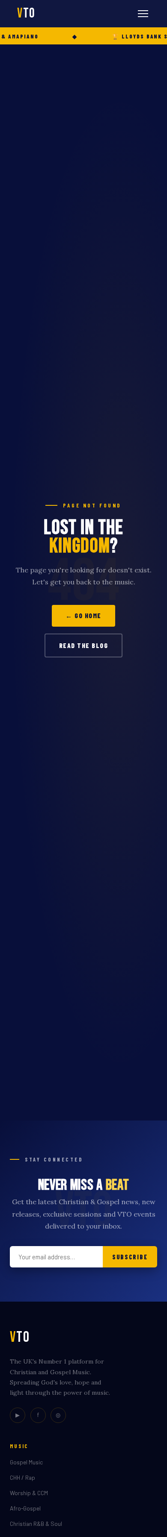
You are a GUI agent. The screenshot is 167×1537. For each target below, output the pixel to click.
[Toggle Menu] (143, 14)
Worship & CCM (29, 1492)
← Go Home (83, 615)
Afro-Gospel (25, 1508)
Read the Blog (83, 645)
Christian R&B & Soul (36, 1523)
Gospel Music (26, 1462)
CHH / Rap (22, 1477)
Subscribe (129, 1257)
